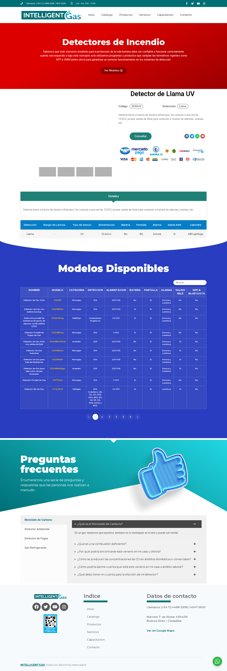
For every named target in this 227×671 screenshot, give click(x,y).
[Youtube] (198, 3)
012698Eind (57, 350)
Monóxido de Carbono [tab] (38, 519)
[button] (23, 128)
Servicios (144, 14)
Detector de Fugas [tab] (36, 538)
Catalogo (107, 14)
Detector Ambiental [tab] (37, 529)
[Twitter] (192, 3)
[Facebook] (36, 607)
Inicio (91, 14)
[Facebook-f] (186, 3)
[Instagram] (204, 3)
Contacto (186, 14)
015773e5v (58, 380)
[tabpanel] (137, 549)
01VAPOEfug (58, 318)
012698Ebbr (58, 309)
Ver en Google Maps (160, 630)
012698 (57, 300)
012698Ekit (57, 359)
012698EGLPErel (58, 341)
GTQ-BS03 (57, 389)
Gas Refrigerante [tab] (36, 547)
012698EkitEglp (57, 368)
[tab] (113, 196)
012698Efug (57, 332)
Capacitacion (165, 14)
